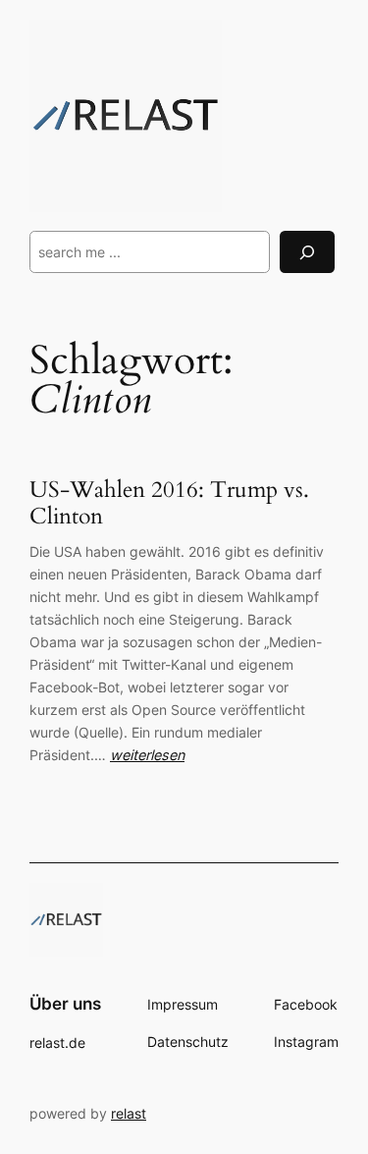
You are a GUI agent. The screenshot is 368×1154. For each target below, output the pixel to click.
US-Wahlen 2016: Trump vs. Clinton (169, 503)
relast (128, 1113)
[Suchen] (307, 252)
